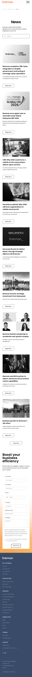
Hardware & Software (8, 604)
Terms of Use (5, 663)
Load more (16, 443)
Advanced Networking (8, 594)
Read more (8, 85)
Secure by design (6, 587)
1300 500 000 (5, 645)
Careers (5, 632)
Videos (4, 628)
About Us (4, 566)
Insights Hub (11, 9)
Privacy (4, 667)
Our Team (5, 574)
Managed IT (5, 584)
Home (4, 9)
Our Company (6, 563)
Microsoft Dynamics (7, 607)
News (3, 625)
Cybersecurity (6, 599)
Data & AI (4, 602)
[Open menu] (28, 2)
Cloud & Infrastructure (8, 597)
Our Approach (6, 569)
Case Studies (5, 622)
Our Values (5, 635)
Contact (5, 642)
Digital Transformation (8, 581)
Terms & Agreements (7, 665)
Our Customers (6, 571)
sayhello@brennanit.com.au (9, 648)
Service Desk (5, 612)
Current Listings (6, 638)
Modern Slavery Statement (9, 661)
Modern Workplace (7, 610)
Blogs (3, 620)
